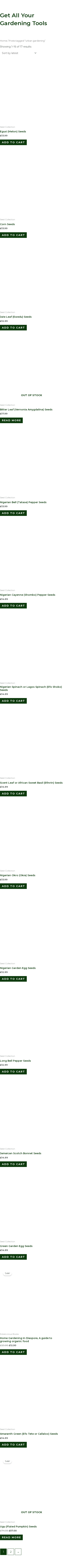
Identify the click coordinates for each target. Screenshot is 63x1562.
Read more (11, 420)
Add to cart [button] (13, 142)
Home (3, 40)
